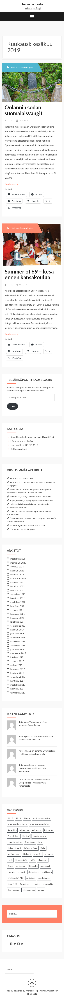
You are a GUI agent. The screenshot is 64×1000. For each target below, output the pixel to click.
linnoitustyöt (21, 860)
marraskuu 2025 (18, 562)
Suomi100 (12, 884)
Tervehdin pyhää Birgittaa (22, 529)
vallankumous (28, 890)
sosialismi (30, 878)
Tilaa (12, 406)
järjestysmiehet (31, 848)
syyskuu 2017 (17, 661)
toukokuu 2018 (17, 637)
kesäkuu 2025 (17, 570)
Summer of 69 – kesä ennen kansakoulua (29, 274)
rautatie (11, 872)
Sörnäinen (24, 884)
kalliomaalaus (14, 854)
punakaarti (45, 866)
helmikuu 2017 (17, 688)
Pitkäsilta (33, 866)
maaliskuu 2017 (17, 684)
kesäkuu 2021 (17, 618)
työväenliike (48, 884)
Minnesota (43, 860)
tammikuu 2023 (17, 594)
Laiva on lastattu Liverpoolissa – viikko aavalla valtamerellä (32, 768)
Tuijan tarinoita (32, 4)
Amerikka (12, 830)
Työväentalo (13, 890)
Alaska (27, 818)
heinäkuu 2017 (17, 669)
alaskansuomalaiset (41, 818)
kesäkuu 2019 (17, 629)
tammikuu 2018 (17, 645)
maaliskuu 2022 (17, 602)
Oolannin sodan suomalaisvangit (24, 110)
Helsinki (26, 836)
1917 (10, 818)
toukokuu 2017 (17, 677)
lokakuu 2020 (16, 621)
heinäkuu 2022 (17, 598)
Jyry (40, 842)
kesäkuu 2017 (17, 673)
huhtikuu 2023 (17, 586)
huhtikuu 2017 (17, 680)
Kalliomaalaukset (19, 449)
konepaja (49, 854)
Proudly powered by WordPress (21, 990)
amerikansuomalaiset (39, 824)
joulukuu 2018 (17, 633)
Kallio (43, 848)
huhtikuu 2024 (17, 574)
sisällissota (47, 872)
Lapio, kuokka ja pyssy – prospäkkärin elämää (31, 500)
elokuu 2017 (16, 665)
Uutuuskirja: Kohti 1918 (21, 478)
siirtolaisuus (33, 872)
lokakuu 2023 (16, 582)
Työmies (36, 884)
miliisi (32, 860)
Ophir (10, 866)
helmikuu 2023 (17, 590)
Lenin (10, 860)
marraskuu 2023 (18, 578)
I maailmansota (39, 836)
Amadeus (51, 990)
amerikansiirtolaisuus (17, 824)
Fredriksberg (14, 836)
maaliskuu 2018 (17, 641)
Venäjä (41, 890)
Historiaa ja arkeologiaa (22, 67)
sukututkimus (44, 878)
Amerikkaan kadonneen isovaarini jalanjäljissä (32, 437)
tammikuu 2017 (17, 692)
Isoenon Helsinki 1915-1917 (24, 445)
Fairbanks (48, 830)
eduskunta (24, 830)
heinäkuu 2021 (17, 614)
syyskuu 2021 (17, 610)
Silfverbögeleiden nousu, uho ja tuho (28, 525)
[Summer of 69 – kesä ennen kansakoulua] (34, 247)
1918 (18, 818)
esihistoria (36, 830)
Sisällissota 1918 (15, 878)
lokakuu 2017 (16, 657)
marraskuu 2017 (18, 653)
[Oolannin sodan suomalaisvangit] (34, 85)
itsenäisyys (30, 842)
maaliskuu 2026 (17, 558)
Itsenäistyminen (15, 842)
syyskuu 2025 (17, 566)
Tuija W (10, 120)
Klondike (38, 854)
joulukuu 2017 (17, 649)
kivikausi (27, 854)
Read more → (12, 184)
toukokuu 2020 (17, 625)
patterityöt (21, 866)
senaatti (21, 872)
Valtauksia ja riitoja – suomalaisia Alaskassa (30, 496)
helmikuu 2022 (17, 606)
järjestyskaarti (14, 848)
